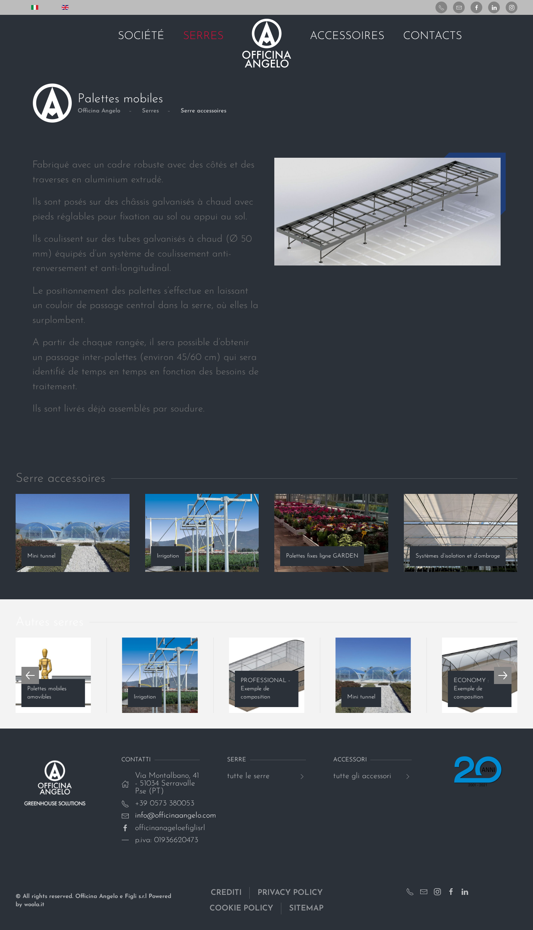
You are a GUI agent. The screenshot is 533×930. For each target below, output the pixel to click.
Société (141, 36)
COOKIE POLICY (241, 908)
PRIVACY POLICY (290, 893)
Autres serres (50, 622)
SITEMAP (306, 908)
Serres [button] (203, 36)
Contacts (432, 36)
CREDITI (226, 893)
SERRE (236, 760)
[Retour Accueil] (266, 43)
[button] (30, 675)
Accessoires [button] (347, 36)
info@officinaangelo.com (175, 816)
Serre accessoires (60, 478)
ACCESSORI (350, 760)
